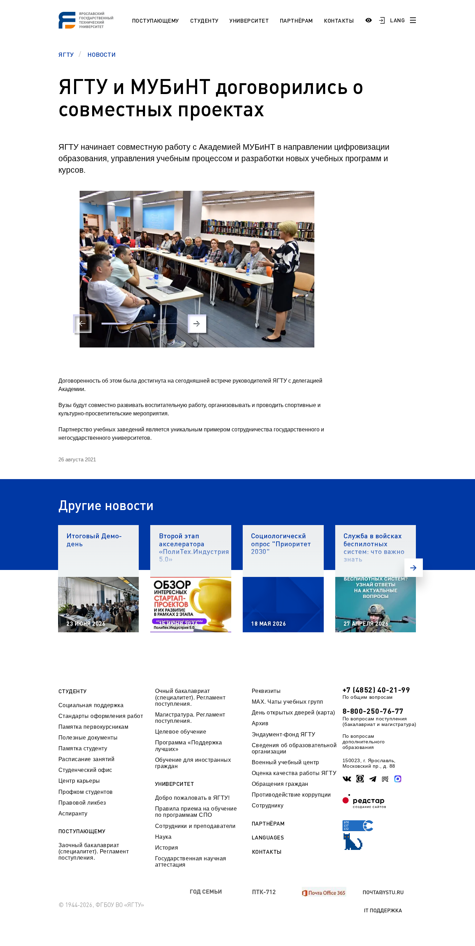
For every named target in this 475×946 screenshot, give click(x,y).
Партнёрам (296, 20)
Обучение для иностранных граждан (193, 763)
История (166, 848)
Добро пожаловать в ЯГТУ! (192, 798)
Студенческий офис (85, 770)
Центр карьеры (79, 781)
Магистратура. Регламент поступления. (190, 718)
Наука (163, 837)
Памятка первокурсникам (93, 727)
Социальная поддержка (91, 705)
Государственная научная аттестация (190, 861)
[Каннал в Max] (398, 778)
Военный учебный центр (285, 762)
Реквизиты (266, 691)
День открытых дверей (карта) (293, 713)
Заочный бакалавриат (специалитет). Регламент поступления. (93, 851)
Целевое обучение (181, 732)
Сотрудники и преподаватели (195, 826)
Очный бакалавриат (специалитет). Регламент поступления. (190, 697)
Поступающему (155, 20)
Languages (268, 837)
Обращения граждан (280, 784)
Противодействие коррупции (291, 795)
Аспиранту (73, 813)
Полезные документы (88, 738)
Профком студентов (85, 792)
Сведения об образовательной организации (294, 748)
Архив (260, 723)
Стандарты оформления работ (100, 716)
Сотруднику (267, 805)
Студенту (204, 20)
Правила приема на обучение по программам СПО (196, 812)
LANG (397, 20)
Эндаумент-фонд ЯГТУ (283, 734)
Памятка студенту (82, 748)
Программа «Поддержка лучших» (188, 746)
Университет (249, 20)
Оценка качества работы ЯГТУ (294, 773)
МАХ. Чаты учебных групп (287, 702)
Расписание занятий (86, 759)
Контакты (339, 20)
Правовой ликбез (82, 803)
